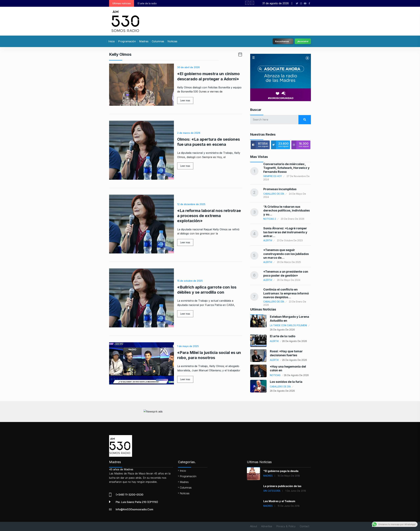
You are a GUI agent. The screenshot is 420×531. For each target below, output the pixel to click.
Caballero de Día (273, 193)
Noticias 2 (269, 218)
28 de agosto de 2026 (282, 329)
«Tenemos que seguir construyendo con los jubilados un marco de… (286, 253)
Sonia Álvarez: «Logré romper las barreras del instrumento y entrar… (285, 232)
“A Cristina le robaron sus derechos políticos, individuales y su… (286, 210)
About (253, 526)
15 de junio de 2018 (289, 505)
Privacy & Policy (286, 526)
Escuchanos (282, 41)
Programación (127, 41)
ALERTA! (267, 240)
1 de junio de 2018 (295, 490)
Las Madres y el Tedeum (279, 501)
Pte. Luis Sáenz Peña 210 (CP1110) (137, 502)
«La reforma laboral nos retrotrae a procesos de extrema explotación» (209, 215)
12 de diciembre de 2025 (191, 204)
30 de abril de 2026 (188, 67)
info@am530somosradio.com (134, 509)
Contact (304, 526)
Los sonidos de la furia (286, 381)
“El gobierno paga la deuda (280, 471)
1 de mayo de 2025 (188, 346)
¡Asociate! (302, 41)
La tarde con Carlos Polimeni (288, 325)
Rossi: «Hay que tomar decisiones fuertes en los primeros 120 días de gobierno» (234, 3)
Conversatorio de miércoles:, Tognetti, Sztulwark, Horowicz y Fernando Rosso (286, 167)
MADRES (268, 475)
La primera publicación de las (282, 486)
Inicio (111, 41)
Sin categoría (271, 490)
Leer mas (185, 100)
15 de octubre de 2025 (190, 280)
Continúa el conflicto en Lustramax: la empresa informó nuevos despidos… (286, 293)
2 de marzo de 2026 (188, 132)
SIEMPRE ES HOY (272, 176)
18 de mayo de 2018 (289, 475)
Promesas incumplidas (279, 189)
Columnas (158, 41)
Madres (143, 41)
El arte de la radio (282, 336)
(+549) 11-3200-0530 (129, 494)
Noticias (172, 41)
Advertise (266, 526)
